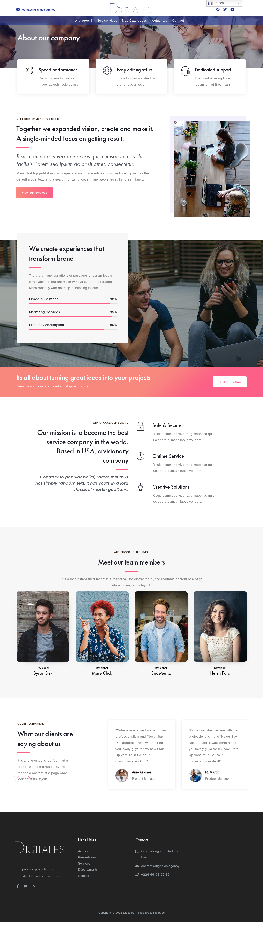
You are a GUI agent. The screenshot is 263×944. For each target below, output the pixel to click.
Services (84, 863)
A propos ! (83, 20)
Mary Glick (43, 673)
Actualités (159, 20)
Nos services (107, 20)
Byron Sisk (220, 673)
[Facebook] (218, 9)
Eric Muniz (102, 673)
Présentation (87, 857)
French (218, 3)
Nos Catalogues (134, 20)
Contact (178, 20)
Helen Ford (161, 673)
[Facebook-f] (18, 886)
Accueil (83, 851)
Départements (88, 870)
